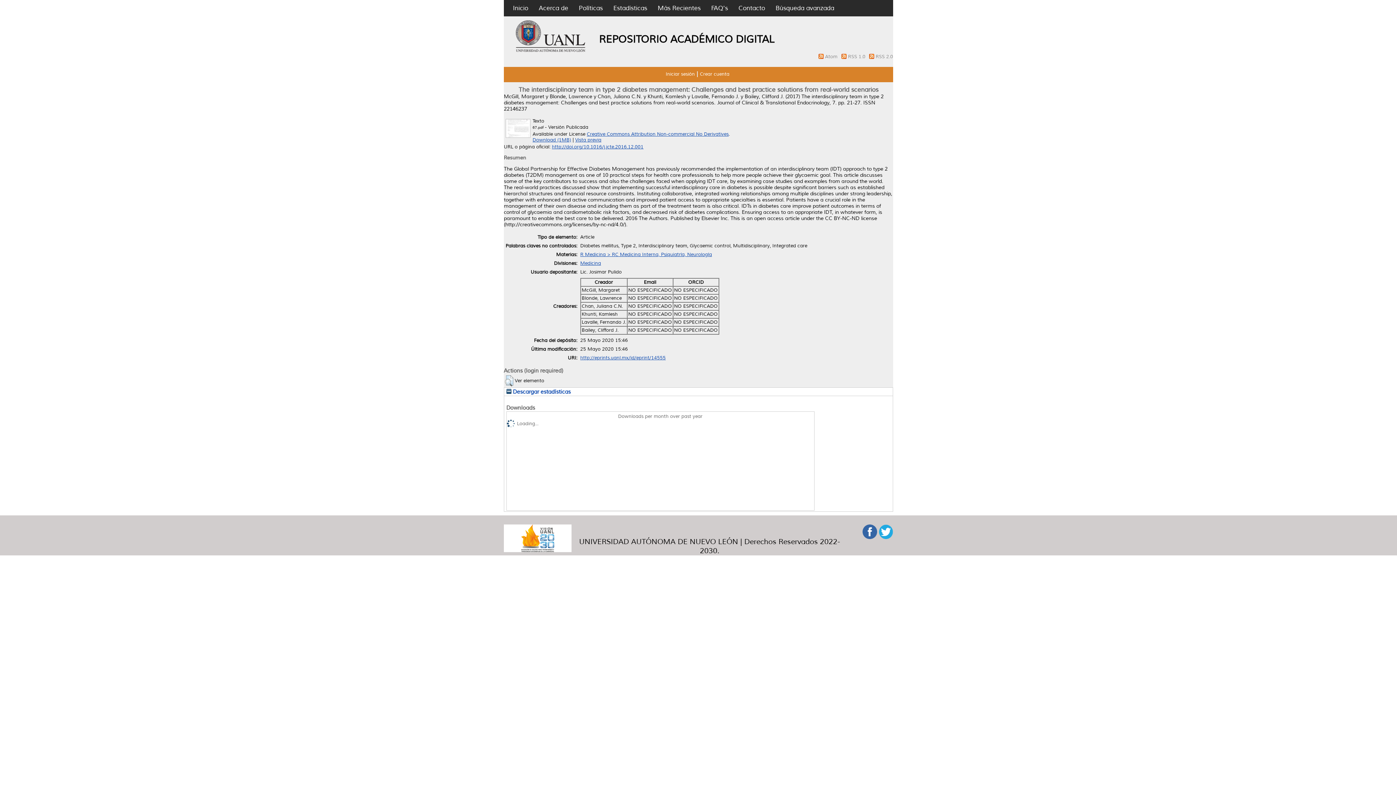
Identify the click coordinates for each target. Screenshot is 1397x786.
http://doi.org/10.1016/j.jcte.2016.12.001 (598, 147)
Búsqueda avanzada (805, 8)
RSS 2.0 (884, 57)
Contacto (752, 8)
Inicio (520, 8)
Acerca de (553, 8)
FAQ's (719, 8)
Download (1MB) (552, 140)
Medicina (590, 263)
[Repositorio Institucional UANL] (551, 51)
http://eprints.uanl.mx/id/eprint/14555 (623, 358)
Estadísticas (630, 8)
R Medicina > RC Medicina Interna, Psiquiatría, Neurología (646, 255)
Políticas (591, 8)
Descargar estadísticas (541, 391)
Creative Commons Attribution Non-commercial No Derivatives (658, 134)
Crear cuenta (714, 74)
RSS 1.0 (857, 57)
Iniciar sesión (680, 74)
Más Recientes (679, 8)
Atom (832, 57)
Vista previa (588, 140)
